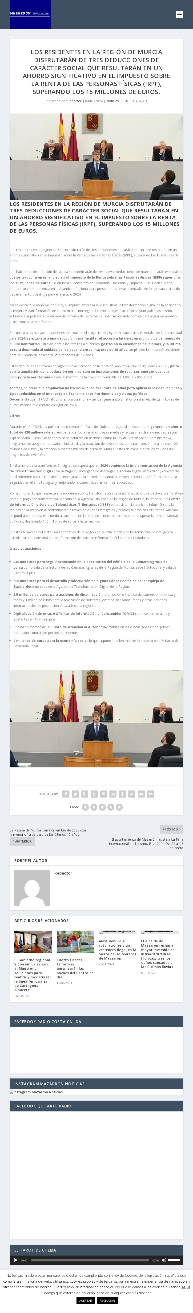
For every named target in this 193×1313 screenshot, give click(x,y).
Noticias (112, 101)
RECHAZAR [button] (107, 1300)
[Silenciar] (164, 1260)
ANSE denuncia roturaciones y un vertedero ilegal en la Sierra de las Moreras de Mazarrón (117, 949)
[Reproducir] (15, 1260)
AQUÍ (185, 1287)
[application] (96, 1260)
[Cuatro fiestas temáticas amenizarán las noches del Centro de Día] (75, 942)
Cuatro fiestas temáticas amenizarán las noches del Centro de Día (75, 968)
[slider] (174, 1260)
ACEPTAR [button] (85, 1300)
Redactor (74, 101)
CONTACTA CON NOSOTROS (96, 779)
